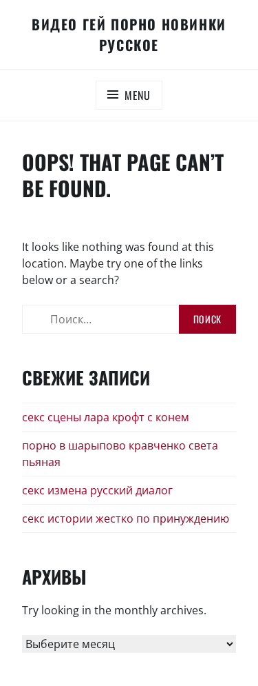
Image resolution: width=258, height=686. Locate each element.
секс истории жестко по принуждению (125, 518)
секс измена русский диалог (97, 490)
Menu (138, 95)
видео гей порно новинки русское (129, 34)
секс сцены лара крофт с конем (105, 417)
